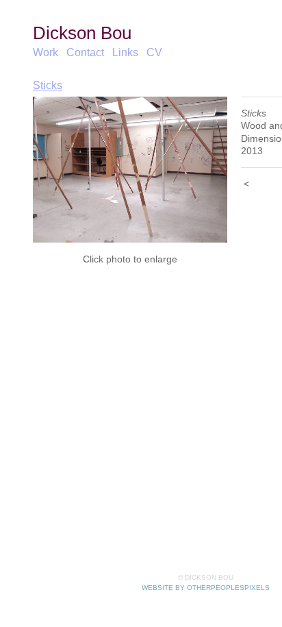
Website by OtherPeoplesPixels (206, 587)
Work (45, 52)
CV (152, 52)
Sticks (47, 85)
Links (125, 52)
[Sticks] (130, 170)
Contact (85, 52)
